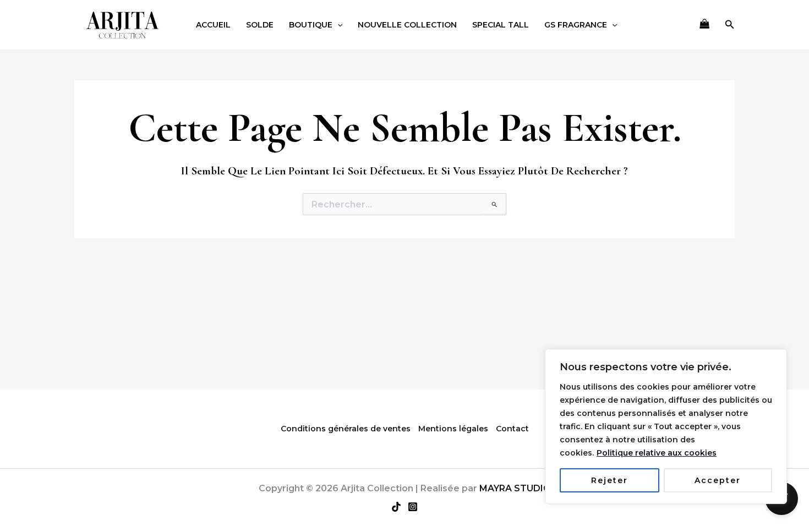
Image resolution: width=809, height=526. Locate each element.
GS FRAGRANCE (575, 25)
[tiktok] (396, 507)
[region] (666, 426)
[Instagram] (413, 507)
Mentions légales (453, 429)
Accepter (718, 480)
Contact (512, 429)
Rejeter (609, 480)
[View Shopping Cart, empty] (704, 25)
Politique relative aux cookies (657, 453)
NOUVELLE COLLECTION (407, 25)
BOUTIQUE (310, 25)
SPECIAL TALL (500, 25)
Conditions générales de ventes (346, 429)
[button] (337, 25)
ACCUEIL (213, 25)
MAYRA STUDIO (515, 488)
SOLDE (260, 25)
